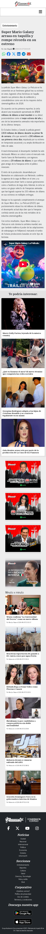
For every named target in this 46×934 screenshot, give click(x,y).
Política (23, 847)
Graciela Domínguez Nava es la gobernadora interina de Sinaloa (21, 798)
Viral (23, 881)
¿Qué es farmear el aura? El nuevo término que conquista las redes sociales (22, 373)
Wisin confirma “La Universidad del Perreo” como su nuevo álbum (22, 618)
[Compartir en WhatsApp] (3, 53)
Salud (23, 873)
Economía (23, 849)
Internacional (23, 844)
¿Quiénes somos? (23, 890)
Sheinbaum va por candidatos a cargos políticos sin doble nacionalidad (21, 723)
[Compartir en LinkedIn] (19, 53)
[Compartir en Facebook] (8, 53)
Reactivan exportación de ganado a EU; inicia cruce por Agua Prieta (22, 655)
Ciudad (23, 838)
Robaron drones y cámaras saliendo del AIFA (19, 761)
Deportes (23, 867)
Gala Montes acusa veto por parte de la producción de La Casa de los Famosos (21, 451)
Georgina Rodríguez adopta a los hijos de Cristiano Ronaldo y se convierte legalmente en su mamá (22, 413)
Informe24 (23, 855)
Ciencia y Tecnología (23, 876)
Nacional (23, 841)
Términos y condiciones (23, 899)
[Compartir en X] (13, 53)
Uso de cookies (23, 896)
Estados (23, 852)
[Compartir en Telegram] (23, 53)
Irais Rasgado (8, 48)
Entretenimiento (10, 25)
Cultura (23, 870)
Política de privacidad (23, 893)
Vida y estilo (23, 879)
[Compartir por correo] (28, 53)
